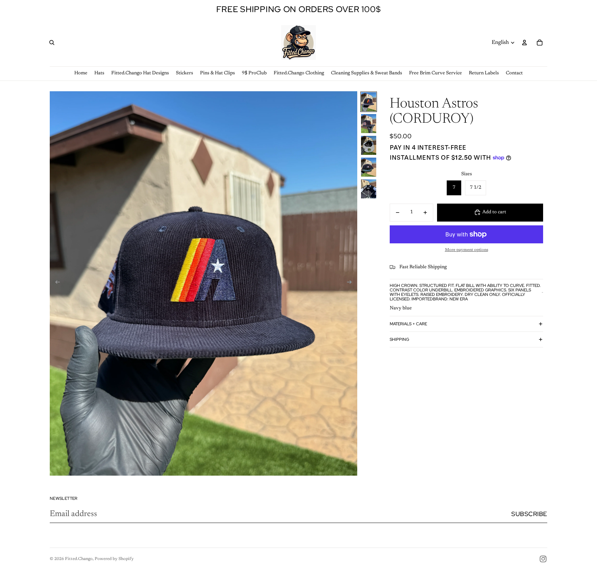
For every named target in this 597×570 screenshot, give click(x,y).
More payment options (466, 250)
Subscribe (529, 514)
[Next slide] (351, 283)
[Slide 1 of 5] (368, 101)
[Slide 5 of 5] (368, 188)
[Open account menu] (524, 42)
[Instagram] (543, 559)
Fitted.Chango (79, 559)
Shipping (399, 339)
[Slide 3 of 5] (368, 145)
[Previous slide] (55, 283)
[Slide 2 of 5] (368, 123)
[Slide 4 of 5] (368, 167)
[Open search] (51, 42)
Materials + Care (408, 323)
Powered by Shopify (114, 559)
